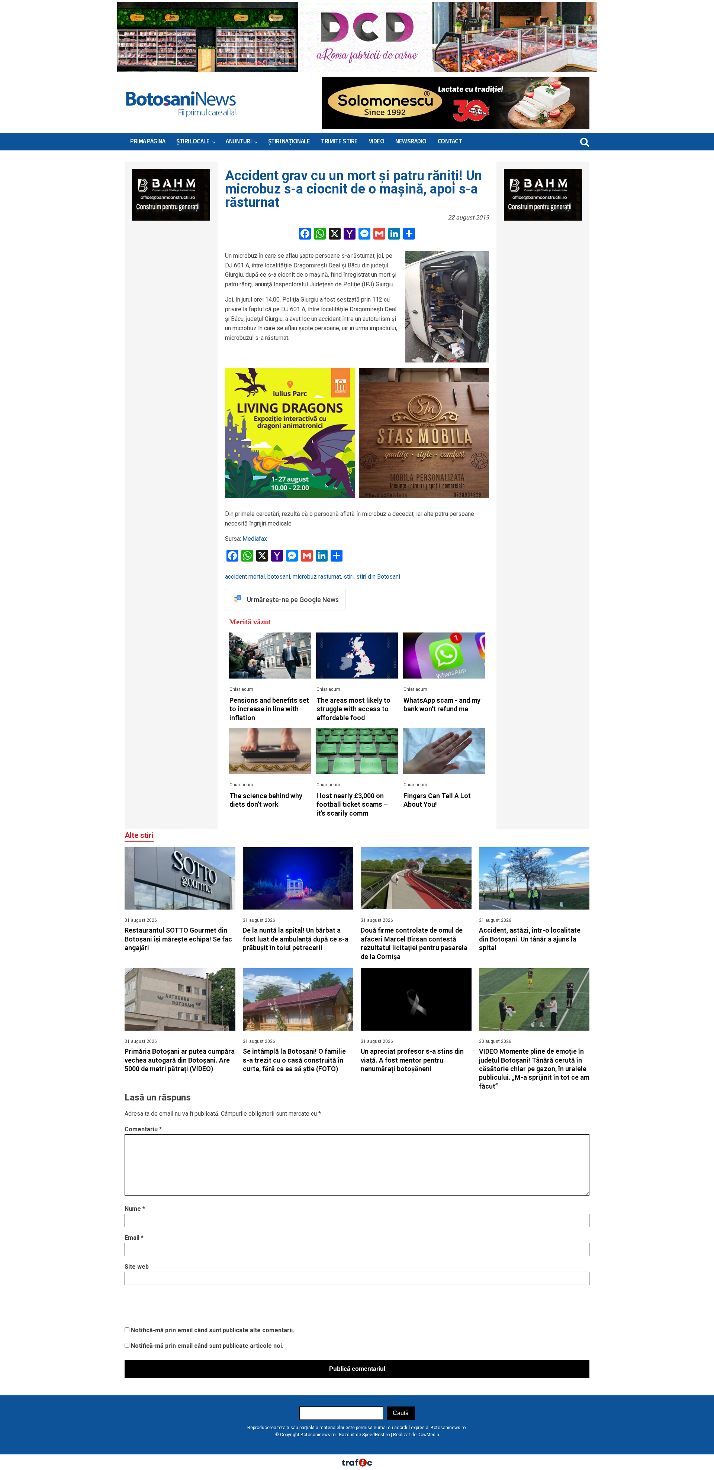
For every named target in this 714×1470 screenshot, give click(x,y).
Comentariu (143, 1129)
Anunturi (238, 141)
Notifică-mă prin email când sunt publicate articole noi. (207, 1345)
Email (134, 1237)
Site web (137, 1266)
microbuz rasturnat (317, 576)
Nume (135, 1208)
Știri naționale (289, 141)
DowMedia (428, 1434)
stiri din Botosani (378, 576)
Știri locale (192, 141)
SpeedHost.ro (376, 1434)
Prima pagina (147, 141)
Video (377, 141)
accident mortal (245, 576)
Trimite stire (339, 141)
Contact (450, 141)
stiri (349, 576)
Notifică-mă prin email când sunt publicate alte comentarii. (212, 1330)
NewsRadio (411, 141)
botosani (278, 576)
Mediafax (254, 538)
